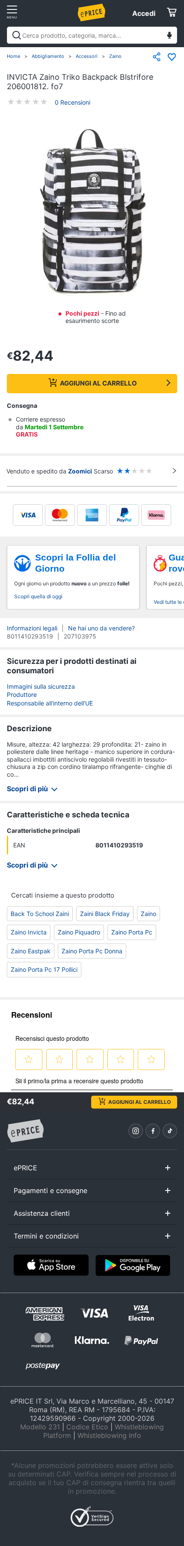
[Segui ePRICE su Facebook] (152, 1131)
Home (13, 56)
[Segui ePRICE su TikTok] (170, 1131)
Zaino (115, 56)
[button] (92, 212)
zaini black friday (105, 913)
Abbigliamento (48, 56)
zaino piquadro (79, 932)
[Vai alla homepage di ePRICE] (25, 1131)
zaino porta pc (131, 932)
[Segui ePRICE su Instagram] (135, 1131)
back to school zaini (40, 913)
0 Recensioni (72, 102)
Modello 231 (40, 1426)
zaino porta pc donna (92, 951)
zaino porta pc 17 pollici (44, 969)
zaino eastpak (30, 951)
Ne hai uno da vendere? (101, 628)
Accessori (87, 56)
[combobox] (92, 35)
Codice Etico (87, 1426)
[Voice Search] (169, 36)
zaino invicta (29, 932)
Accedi (143, 13)
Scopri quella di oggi (38, 596)
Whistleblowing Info (109, 1435)
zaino (148, 913)
